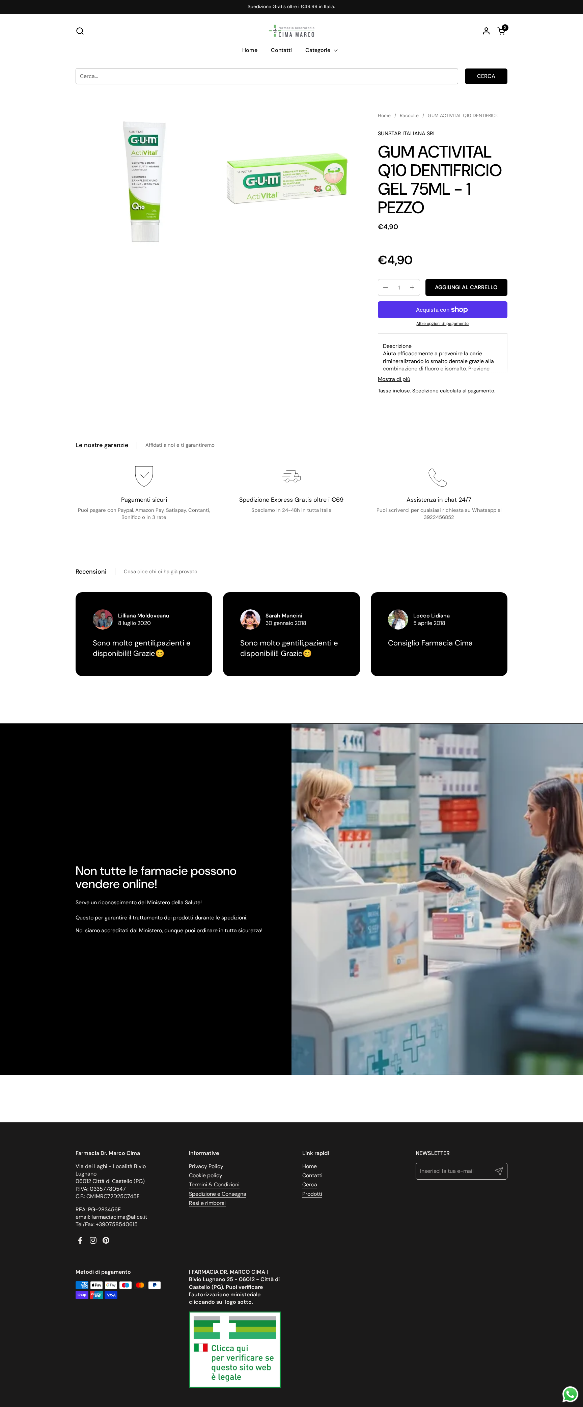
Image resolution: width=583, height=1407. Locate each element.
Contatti (312, 1175)
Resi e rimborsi (207, 1203)
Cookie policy (205, 1175)
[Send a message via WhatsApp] (570, 1394)
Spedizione (425, 390)
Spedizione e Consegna (217, 1193)
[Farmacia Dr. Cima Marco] (291, 30)
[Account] (486, 31)
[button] (80, 31)
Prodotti (312, 1193)
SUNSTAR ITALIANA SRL (407, 133)
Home (309, 1166)
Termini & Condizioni (214, 1184)
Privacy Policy (206, 1166)
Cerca (486, 76)
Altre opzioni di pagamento (442, 323)
